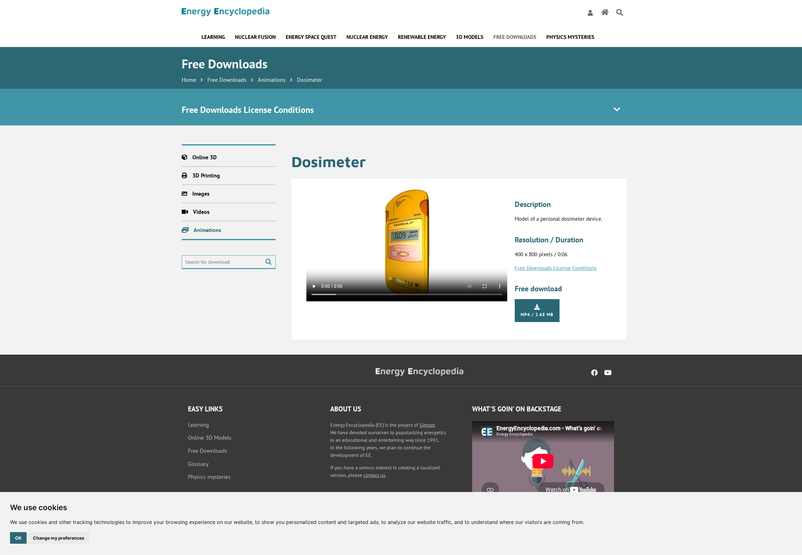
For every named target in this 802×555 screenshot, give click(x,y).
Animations (272, 79)
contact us (374, 475)
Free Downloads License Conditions (555, 268)
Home (189, 79)
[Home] (225, 12)
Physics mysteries (209, 476)
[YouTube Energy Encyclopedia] (608, 372)
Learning (198, 424)
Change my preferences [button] (58, 538)
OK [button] (18, 538)
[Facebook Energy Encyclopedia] (594, 372)
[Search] (619, 12)
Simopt (427, 425)
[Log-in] (590, 12)
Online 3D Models (210, 437)
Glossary (198, 464)
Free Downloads (227, 79)
